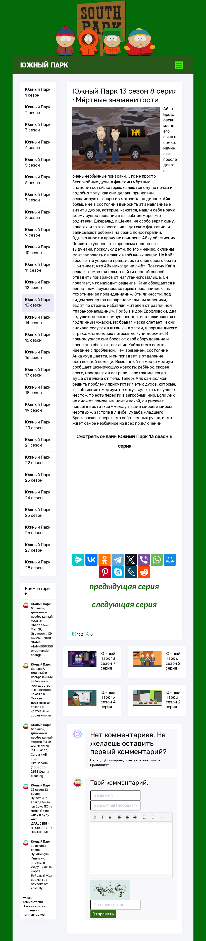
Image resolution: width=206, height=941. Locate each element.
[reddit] (144, 572)
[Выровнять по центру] (127, 817)
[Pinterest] (105, 572)
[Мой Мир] (170, 560)
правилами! (99, 765)
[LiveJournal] (131, 572)
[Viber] (144, 560)
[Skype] (118, 572)
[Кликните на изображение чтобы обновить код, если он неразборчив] (110, 889)
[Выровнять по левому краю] (120, 817)
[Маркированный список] (144, 817)
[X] (131, 560)
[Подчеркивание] (110, 817)
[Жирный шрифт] (95, 817)
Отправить (103, 914)
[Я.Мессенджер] (78, 560)
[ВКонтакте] (91, 560)
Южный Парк (44, 65)
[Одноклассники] (104, 560)
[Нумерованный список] (152, 817)
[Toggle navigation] (179, 65)
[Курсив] (102, 817)
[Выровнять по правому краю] (135, 817)
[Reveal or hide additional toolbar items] (162, 817)
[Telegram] (118, 560)
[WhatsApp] (157, 560)
